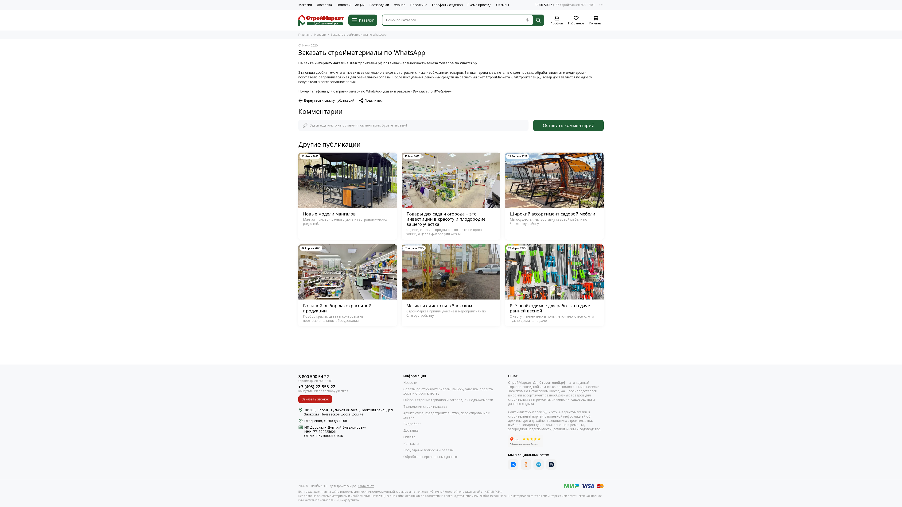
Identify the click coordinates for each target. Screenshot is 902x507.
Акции (360, 5)
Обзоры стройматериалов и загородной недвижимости (448, 400)
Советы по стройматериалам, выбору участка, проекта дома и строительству (448, 391)
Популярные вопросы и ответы (428, 450)
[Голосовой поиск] (527, 20)
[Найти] (538, 20)
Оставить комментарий (568, 125)
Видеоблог (412, 424)
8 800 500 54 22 (547, 5)
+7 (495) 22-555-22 (316, 386)
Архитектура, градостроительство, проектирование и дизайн (446, 415)
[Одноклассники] (526, 464)
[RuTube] (551, 464)
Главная (304, 35)
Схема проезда (479, 5)
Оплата (409, 437)
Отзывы (502, 5)
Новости (343, 5)
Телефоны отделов (447, 5)
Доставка (324, 5)
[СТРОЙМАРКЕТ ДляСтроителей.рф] (321, 20)
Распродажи (379, 5)
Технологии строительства (425, 406)
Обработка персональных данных (430, 457)
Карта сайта (366, 486)
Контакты (411, 444)
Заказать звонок (315, 399)
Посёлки (417, 5)
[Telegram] (538, 464)
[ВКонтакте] (513, 464)
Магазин (305, 5)
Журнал (399, 5)
